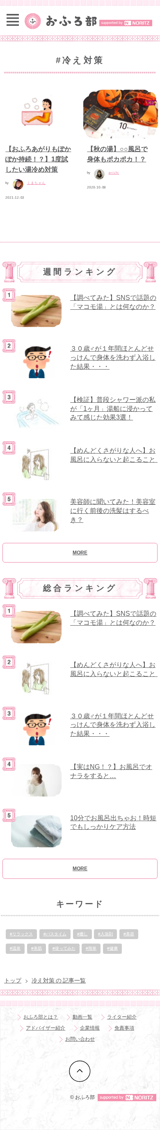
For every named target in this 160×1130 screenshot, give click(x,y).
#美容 (128, 934)
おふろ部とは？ (40, 1017)
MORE (80, 553)
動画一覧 (82, 1017)
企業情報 (90, 1028)
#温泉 (15, 948)
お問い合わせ (80, 1039)
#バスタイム (54, 934)
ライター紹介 (122, 1017)
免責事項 (124, 1028)
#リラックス (21, 934)
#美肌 (36, 948)
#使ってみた (64, 948)
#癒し (82, 934)
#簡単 (91, 948)
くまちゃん (36, 183)
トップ (12, 980)
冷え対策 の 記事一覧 (59, 980)
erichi (114, 173)
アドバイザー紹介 (45, 1028)
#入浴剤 (105, 934)
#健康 (112, 948)
